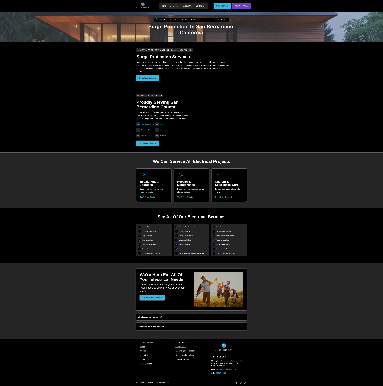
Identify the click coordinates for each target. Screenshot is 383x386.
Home (163, 6)
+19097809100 (220, 373)
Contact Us (200, 6)
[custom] (240, 382)
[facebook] (236, 382)
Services (174, 6)
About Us (187, 6)
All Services (180, 347)
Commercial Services (184, 355)
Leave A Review (182, 359)
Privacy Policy (146, 364)
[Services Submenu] (179, 6)
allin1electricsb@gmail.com (226, 369)
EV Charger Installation (185, 351)
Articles (143, 351)
